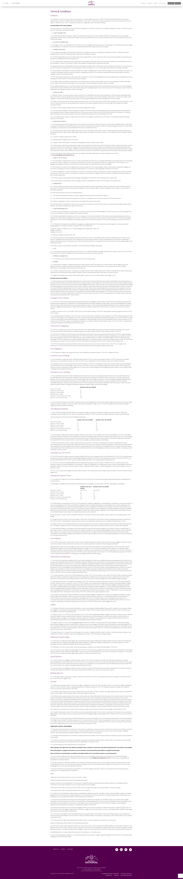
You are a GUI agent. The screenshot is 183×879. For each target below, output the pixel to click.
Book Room (171, 3)
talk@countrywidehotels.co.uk (101, 758)
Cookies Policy (108, 875)
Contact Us (55, 849)
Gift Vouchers (162, 3)
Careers (63, 849)
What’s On (143, 3)
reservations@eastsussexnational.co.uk (63, 155)
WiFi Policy (116, 875)
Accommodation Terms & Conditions (110, 873)
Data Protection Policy (126, 873)
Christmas (149, 3)
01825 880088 (16, 3)
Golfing (156, 3)
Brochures (70, 849)
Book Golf (177, 3)
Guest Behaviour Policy (126, 875)
